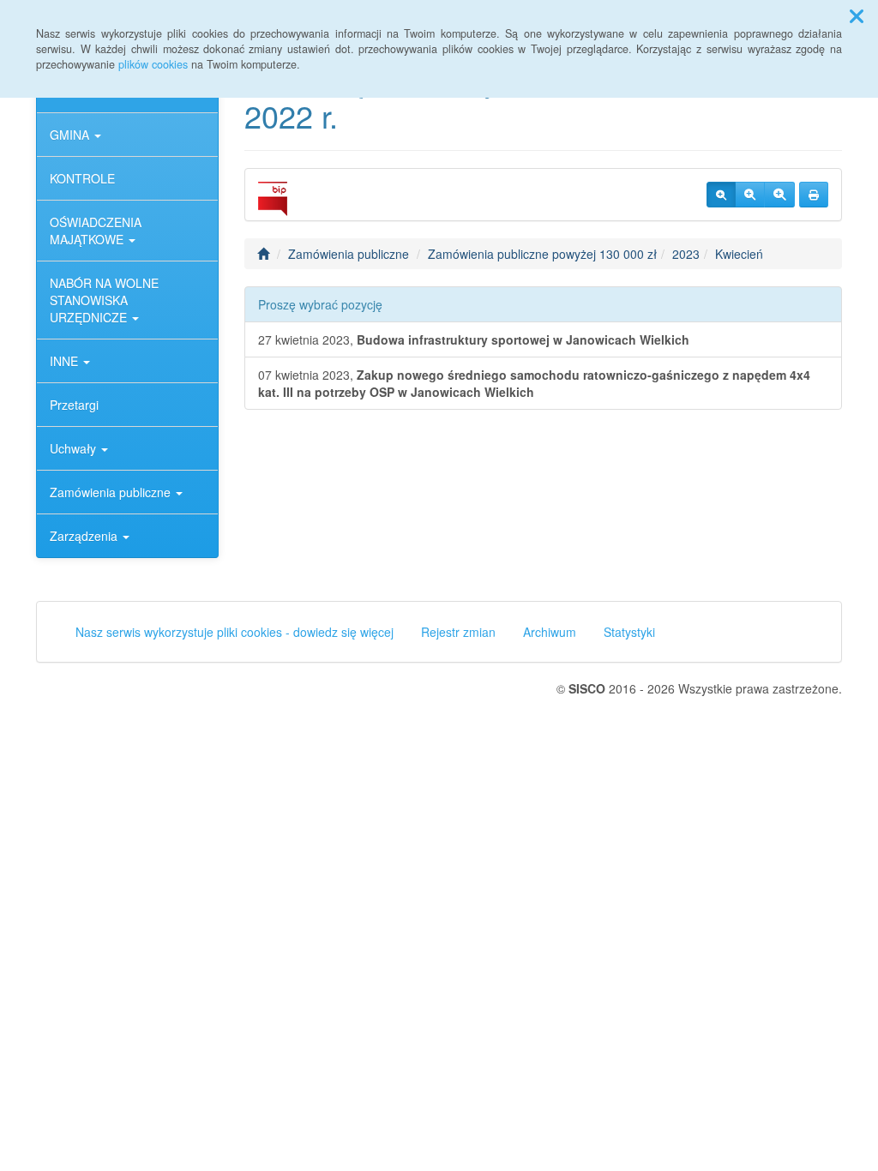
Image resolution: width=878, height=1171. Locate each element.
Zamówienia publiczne (112, 492)
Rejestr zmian (458, 631)
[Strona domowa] (263, 253)
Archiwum (549, 631)
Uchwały (74, 448)
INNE (65, 360)
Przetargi (74, 404)
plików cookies (153, 64)
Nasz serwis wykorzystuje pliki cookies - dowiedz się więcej (234, 631)
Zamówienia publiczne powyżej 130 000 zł (542, 253)
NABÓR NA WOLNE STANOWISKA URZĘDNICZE (104, 300)
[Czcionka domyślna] (721, 194)
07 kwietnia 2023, (534, 383)
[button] (856, 15)
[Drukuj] (813, 194)
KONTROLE (82, 178)
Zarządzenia (85, 535)
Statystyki (629, 631)
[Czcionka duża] (779, 194)
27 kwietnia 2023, (473, 339)
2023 (686, 253)
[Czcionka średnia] (750, 194)
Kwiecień (739, 253)
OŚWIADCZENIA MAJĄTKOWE (95, 230)
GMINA (71, 134)
